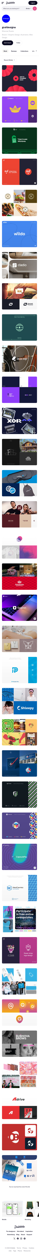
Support (29, 1234)
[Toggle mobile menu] (3, 3)
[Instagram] (21, 1238)
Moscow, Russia (8, 31)
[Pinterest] (25, 1238)
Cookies (31, 1248)
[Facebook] (18, 1238)
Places (20, 1251)
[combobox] (13, 8)
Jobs (10, 1251)
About (23, 1234)
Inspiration (29, 1231)
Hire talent (20, 1231)
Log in (33, 3)
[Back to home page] (10, 3)
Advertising (11, 1234)
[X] (14, 1238)
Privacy (24, 1248)
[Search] (35, 9)
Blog (17, 1234)
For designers (10, 1231)
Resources (27, 1251)
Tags (14, 1251)
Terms (19, 1248)
